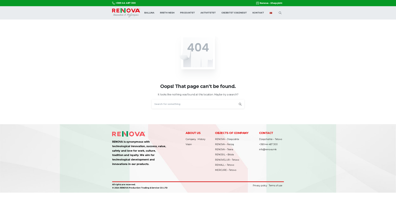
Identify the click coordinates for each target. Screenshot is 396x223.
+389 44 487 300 (126, 3)
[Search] (240, 104)
